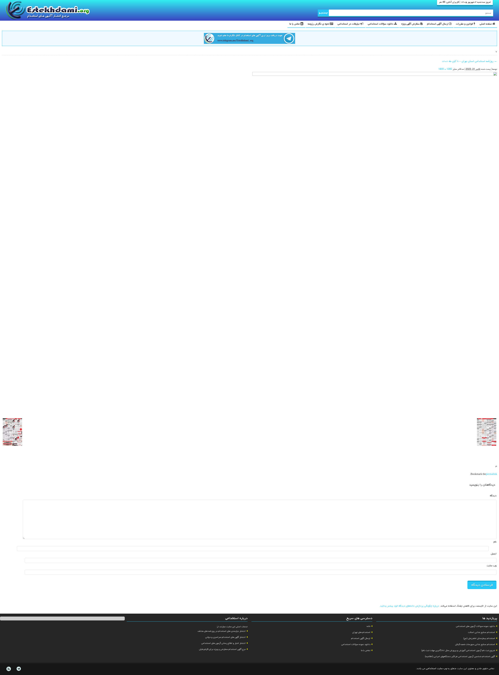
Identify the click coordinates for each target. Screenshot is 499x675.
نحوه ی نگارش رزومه (319, 24)
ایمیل (493, 553)
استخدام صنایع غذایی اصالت (481, 632)
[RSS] (8, 669)
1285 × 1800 (445, 69)
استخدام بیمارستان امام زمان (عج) (479, 638)
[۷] (374, 243)
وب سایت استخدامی (436, 668)
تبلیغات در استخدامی (349, 24)
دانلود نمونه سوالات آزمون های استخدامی (475, 626)
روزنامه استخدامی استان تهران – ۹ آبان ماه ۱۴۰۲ (469, 61)
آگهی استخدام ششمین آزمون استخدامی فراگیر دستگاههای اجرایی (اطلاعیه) (460, 656)
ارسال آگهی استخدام (438, 24)
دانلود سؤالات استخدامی (381, 24)
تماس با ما (295, 24)
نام (495, 542)
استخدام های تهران (361, 632)
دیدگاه (493, 495)
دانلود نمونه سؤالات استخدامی (355, 644)
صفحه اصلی (486, 24)
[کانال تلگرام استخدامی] (249, 39)
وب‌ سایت (491, 565)
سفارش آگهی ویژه (410, 24)
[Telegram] (18, 669)
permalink (491, 474)
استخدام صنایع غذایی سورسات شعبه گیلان (475, 644)
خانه (368, 626)
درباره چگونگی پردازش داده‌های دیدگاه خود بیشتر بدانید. (409, 606)
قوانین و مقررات (465, 24)
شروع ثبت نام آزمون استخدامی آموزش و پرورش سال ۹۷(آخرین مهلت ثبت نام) (458, 650)
